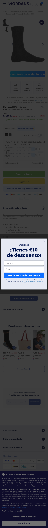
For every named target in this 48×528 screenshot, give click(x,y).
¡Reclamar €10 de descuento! (24, 275)
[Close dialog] (44, 241)
